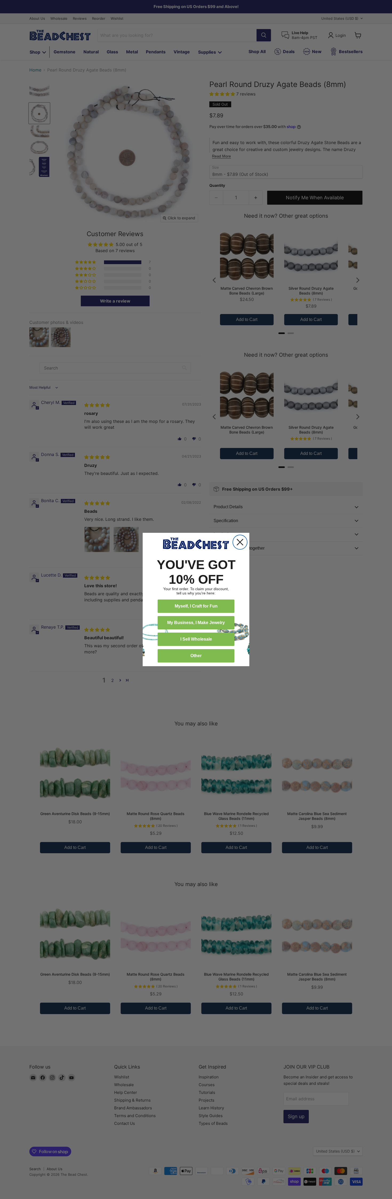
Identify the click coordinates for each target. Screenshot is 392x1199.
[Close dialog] (240, 542)
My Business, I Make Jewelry (196, 622)
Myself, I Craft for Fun (196, 606)
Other (196, 655)
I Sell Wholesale (196, 639)
